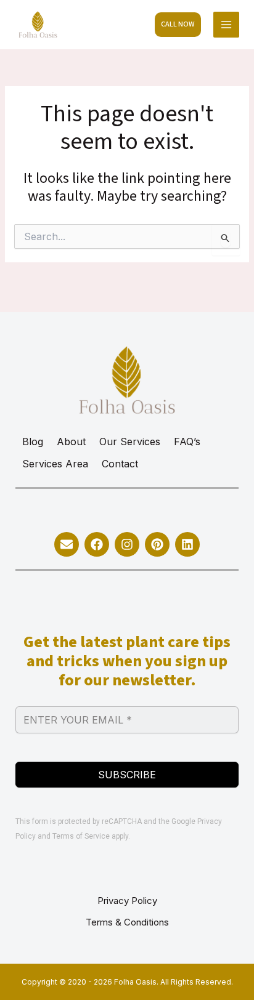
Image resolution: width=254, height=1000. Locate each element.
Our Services (129, 441)
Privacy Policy (127, 900)
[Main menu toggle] (226, 25)
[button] (178, 24)
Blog (32, 441)
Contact (120, 464)
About (71, 441)
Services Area (55, 464)
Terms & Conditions (127, 922)
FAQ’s (187, 441)
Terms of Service (81, 836)
